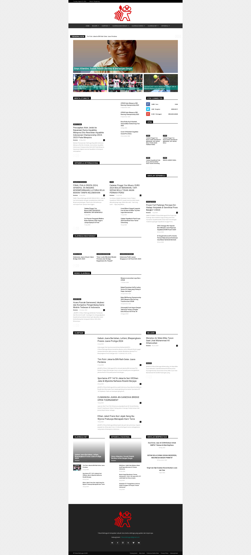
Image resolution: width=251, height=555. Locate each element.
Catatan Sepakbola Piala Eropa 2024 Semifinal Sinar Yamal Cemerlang (130, 220)
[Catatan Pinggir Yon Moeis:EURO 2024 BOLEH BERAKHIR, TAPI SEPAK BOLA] (78, 210)
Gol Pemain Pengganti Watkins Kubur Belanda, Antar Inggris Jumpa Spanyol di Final (94, 220)
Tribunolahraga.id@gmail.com (130, 537)
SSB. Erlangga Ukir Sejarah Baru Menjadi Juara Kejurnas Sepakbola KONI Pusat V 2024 (166, 227)
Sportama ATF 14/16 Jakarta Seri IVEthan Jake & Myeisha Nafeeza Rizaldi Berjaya (92, 475)
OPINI (111, 182)
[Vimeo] (133, 543)
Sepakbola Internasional (80, 182)
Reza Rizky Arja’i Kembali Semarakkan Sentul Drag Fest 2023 (130, 123)
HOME (87, 26)
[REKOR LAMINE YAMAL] (170, 153)
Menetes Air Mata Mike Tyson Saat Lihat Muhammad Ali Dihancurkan (159, 340)
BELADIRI (94, 26)
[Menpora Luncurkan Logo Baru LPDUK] (114, 280)
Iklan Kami (142, 553)
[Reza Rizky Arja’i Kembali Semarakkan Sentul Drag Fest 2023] (114, 124)
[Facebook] (118, 543)
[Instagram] (123, 543)
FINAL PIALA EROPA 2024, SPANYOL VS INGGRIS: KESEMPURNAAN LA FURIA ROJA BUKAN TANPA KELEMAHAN (89, 189)
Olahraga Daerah (151, 201)
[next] (179, 36)
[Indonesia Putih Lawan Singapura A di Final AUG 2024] (130, 247)
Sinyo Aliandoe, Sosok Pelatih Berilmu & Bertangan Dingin (105, 36)
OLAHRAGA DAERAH (137, 26)
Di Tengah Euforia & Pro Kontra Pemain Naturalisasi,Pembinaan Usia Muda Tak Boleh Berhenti (167, 238)
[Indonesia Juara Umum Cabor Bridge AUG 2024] (84, 247)
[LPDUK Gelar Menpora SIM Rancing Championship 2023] (114, 105)
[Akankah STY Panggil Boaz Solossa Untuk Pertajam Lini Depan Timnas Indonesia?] (114, 486)
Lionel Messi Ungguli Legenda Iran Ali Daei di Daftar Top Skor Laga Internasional (130, 210)
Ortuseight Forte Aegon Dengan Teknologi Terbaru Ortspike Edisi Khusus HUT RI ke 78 (131, 309)
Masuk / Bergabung (95, 1)
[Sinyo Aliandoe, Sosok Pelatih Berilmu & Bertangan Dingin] (125, 56)
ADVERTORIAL (77, 299)
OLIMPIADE (105, 26)
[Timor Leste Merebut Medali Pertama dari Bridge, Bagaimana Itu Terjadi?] (107, 247)
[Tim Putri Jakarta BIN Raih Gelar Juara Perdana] (125, 83)
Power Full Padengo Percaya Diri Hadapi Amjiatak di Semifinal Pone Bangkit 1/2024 (162, 207)
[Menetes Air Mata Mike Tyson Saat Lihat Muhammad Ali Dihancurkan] (162, 356)
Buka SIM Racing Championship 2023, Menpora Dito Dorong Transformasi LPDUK (131, 299)
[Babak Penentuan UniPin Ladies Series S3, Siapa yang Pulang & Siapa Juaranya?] (114, 289)
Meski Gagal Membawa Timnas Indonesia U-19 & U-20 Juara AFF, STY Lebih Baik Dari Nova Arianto (130, 476)
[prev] (176, 36)
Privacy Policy (164, 553)
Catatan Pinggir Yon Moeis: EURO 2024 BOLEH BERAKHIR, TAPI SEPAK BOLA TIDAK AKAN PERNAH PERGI (125, 189)
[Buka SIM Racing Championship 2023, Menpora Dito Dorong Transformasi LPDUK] (114, 299)
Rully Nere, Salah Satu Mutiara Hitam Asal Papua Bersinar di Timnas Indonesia (129, 467)
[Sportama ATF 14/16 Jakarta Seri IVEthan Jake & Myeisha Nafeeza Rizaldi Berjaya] (161, 83)
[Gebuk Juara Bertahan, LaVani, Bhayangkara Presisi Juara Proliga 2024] (90, 83)
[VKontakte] (139, 543)
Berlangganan (173, 114)
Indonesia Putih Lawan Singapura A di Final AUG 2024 (130, 258)
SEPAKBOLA (164, 26)
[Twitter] (128, 543)
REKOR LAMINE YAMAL (169, 160)
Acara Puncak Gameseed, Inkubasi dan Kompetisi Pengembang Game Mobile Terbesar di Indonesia (88, 305)
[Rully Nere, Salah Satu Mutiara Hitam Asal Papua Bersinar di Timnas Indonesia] (114, 468)
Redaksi (75, 140)
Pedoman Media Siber (153, 553)
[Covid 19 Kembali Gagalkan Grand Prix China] (114, 134)
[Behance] (112, 543)
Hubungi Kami (174, 553)
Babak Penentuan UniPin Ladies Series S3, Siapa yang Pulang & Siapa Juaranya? (131, 289)
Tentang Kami (133, 553)
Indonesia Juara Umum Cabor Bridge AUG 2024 (83, 258)
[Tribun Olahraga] (125, 13)
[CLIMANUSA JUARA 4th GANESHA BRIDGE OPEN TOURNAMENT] (84, 403)
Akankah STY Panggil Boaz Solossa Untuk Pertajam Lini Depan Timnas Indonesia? (129, 485)
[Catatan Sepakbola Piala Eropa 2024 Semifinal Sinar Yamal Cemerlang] (114, 221)
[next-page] (77, 155)
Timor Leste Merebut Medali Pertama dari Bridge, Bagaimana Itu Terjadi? (106, 259)
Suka (176, 104)
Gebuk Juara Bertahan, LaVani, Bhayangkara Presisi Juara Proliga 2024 (88, 456)
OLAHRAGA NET (152, 26)
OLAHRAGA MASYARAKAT (119, 26)
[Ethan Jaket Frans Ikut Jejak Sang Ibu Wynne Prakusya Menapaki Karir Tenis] (84, 422)
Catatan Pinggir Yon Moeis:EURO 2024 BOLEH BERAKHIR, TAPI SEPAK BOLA (93, 210)
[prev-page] (74, 155)
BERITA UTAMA (77, 124)
